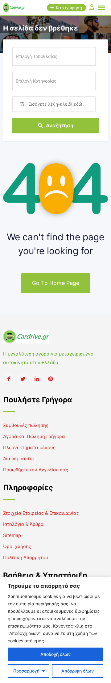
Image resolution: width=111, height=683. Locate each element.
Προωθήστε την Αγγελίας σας (35, 470)
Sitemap (12, 535)
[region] (55, 630)
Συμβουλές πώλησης (25, 425)
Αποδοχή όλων (55, 654)
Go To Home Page (55, 283)
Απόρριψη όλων (77, 670)
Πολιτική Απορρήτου (25, 557)
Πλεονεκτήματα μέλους (29, 447)
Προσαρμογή (26, 670)
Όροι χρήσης (17, 546)
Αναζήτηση (59, 125)
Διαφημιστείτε (18, 458)
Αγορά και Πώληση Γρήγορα (34, 436)
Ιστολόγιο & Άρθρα (23, 524)
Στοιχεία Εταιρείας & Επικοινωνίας (41, 513)
